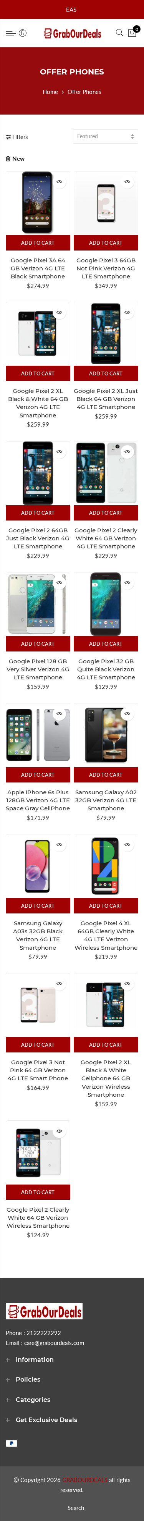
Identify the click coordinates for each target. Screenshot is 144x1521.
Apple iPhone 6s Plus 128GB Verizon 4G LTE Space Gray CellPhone (38, 800)
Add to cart (38, 243)
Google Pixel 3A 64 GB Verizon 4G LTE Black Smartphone (38, 268)
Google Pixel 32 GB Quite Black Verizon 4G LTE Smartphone (106, 669)
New (18, 158)
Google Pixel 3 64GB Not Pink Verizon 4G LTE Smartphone (106, 268)
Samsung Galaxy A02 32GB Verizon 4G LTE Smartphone (106, 800)
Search (76, 1507)
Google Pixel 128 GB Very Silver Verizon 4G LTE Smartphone (38, 669)
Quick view (59, 182)
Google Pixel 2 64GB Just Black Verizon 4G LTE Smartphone (38, 538)
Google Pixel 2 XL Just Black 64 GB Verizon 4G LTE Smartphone (106, 399)
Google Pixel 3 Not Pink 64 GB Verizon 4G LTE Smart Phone (38, 1070)
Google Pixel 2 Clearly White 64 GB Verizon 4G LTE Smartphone (105, 538)
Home (50, 91)
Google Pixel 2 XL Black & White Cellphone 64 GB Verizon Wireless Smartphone (106, 1079)
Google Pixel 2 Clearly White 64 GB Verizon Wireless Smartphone (38, 1218)
